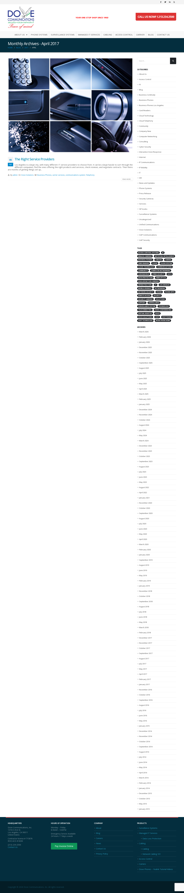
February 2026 (145, 337)
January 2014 (144, 788)
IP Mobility (143, 167)
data (170, 274)
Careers (99, 838)
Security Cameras (146, 198)
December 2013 (145, 793)
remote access (144, 295)
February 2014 (145, 783)
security (157, 295)
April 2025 (143, 389)
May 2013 (143, 804)
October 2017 (144, 648)
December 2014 (145, 731)
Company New (145, 131)
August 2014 (144, 752)
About (98, 828)
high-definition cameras (148, 281)
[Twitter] (165, 2)
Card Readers (144, 110)
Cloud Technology (146, 115)
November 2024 (145, 414)
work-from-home (163, 320)
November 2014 (145, 736)
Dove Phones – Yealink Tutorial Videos (156, 869)
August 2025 (144, 368)
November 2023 (145, 451)
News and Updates (147, 183)
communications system (75, 175)
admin (15, 175)
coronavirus (143, 274)
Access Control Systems (148, 253)
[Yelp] (174, 2)
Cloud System (166, 263)
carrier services (58, 175)
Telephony (90, 175)
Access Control (124, 34)
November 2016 (145, 689)
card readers (143, 263)
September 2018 (145, 601)
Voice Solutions (27, 175)
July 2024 (142, 430)
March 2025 (143, 394)
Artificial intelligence (164, 256)
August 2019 (144, 565)
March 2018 (143, 627)
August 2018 (144, 606)
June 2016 (143, 715)
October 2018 (144, 596)
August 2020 (144, 518)
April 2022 (143, 492)
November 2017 (145, 643)
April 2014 (143, 772)
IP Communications (147, 162)
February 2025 (145, 399)
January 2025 (144, 404)
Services (142, 204)
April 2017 (143, 674)
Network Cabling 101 (152, 854)
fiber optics (161, 278)
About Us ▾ (21, 34)
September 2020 (145, 513)
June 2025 (143, 378)
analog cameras (145, 256)
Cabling (107, 34)
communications (164, 267)
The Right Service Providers (34, 159)
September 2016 (145, 700)
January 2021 (144, 498)
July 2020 (142, 523)
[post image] (70, 105)
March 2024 (143, 440)
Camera (168, 260)
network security (145, 292)
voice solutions (145, 317)
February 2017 (145, 679)
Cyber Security (145, 147)
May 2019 (143, 575)
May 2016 (143, 721)
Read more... (127, 179)
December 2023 (145, 446)
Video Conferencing (163, 310)
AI (140, 84)
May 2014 (143, 767)
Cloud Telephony (146, 121)
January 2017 (144, 684)
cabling (158, 260)
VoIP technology (145, 320)
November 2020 (145, 503)
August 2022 (144, 487)
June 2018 (143, 617)
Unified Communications (149, 224)
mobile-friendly (144, 288)
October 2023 (144, 456)
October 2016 (144, 695)
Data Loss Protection (152, 838)
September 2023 (145, 461)
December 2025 (145, 347)
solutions (160, 299)
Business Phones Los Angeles (151, 105)
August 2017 (144, 658)
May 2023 (143, 482)
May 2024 (143, 435)
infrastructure (145, 285)
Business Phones (44, 175)
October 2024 (144, 420)
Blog (151, 34)
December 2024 (145, 409)
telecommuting (145, 310)
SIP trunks (143, 209)
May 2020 (143, 534)
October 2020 (144, 508)
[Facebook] (161, 2)
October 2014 (144, 741)
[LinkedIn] (170, 2)
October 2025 (144, 357)
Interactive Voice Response (150, 152)
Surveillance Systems (62, 34)
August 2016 (144, 705)
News (98, 843)
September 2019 (145, 560)
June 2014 (143, 762)
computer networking (160, 270)
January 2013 (144, 809)
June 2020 (143, 529)
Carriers (142, 864)
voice (157, 313)
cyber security (158, 274)
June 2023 (143, 477)
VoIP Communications (148, 235)
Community (143, 126)
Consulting (143, 141)
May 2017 (143, 669)
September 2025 (145, 363)
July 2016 (142, 710)
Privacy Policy (102, 853)
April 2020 (143, 539)
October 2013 (144, 798)
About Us (143, 74)
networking (160, 288)
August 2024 (144, 425)
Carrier (140, 34)
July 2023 (142, 472)
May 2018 (143, 622)
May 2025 (143, 383)
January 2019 (144, 586)
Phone (159, 292)
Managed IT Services (89, 34)
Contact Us (163, 34)
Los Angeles (165, 285)
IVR (140, 178)
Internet (142, 157)
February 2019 (145, 580)
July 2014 (142, 757)
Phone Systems (39, 34)
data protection (145, 278)
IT (139, 172)
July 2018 (142, 612)
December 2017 (145, 638)
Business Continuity (147, 95)
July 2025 (142, 373)
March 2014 (143, 778)
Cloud (154, 263)
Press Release (145, 193)
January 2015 (144, 726)
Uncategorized (145, 219)
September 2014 (145, 746)
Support (141, 303)
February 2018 (145, 632)
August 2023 (144, 466)
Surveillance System (146, 306)
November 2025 (145, 352)
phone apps (169, 292)
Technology (164, 306)
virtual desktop (145, 313)
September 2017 (145, 653)
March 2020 (143, 544)
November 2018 (145, 591)
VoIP (157, 317)
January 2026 (144, 342)
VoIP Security (144, 240)
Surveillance (154, 303)
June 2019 (143, 570)
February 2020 (145, 549)
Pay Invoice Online (64, 846)
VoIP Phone (166, 317)
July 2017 (142, 663)
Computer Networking (148, 136)
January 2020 (144, 554)
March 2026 (143, 331)
